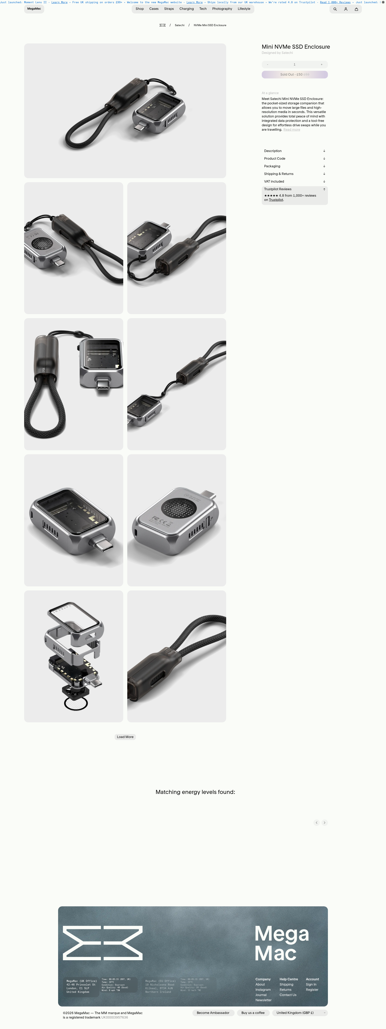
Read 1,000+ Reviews (335, 2)
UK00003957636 (114, 1017)
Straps (169, 9)
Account (312, 979)
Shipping (286, 984)
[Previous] (316, 822)
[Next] (324, 822)
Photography (222, 9)
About (260, 984)
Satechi (179, 25)
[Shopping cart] (356, 9)
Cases (154, 9)
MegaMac (82, 1013)
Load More (125, 737)
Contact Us (288, 995)
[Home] (162, 25)
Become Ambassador (213, 1013)
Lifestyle (244, 9)
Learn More (59, 2)
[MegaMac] (34, 9)
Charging (187, 9)
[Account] (346, 9)
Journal (261, 995)
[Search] (335, 9)
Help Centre (289, 979)
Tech (203, 9)
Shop (140, 9)
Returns (286, 990)
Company (263, 979)
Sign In (311, 984)
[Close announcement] (383, 2)
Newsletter (264, 1000)
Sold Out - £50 (294, 74)
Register (312, 990)
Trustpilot (276, 200)
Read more (291, 129)
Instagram (263, 990)
